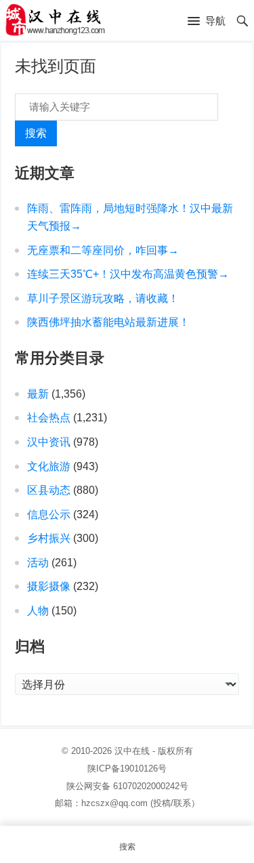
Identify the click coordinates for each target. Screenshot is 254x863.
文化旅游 (48, 466)
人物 (38, 610)
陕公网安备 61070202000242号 (127, 786)
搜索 (36, 133)
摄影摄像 (48, 586)
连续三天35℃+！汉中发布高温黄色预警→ (128, 274)
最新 (38, 394)
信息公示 (48, 514)
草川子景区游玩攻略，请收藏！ (103, 298)
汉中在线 (132, 751)
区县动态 (48, 490)
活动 (38, 562)
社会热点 (48, 417)
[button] (207, 21)
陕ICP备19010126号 (127, 768)
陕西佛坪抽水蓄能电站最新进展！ (108, 322)
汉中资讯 (48, 442)
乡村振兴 (48, 538)
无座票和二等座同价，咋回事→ (103, 250)
